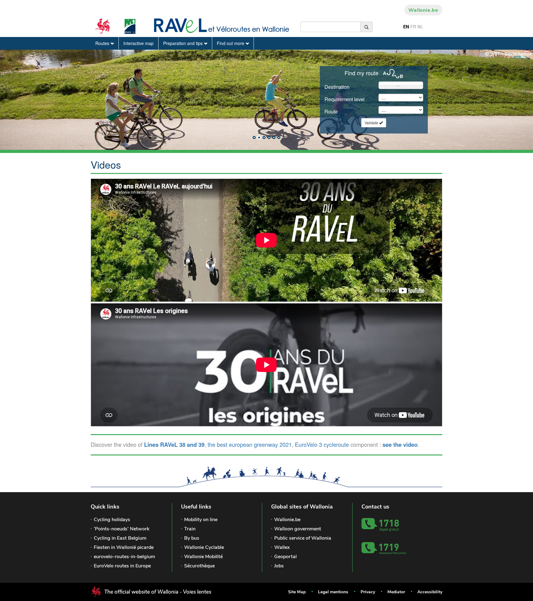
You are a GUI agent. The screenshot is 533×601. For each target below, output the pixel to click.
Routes (102, 43)
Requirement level (344, 99)
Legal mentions (333, 592)
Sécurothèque (199, 566)
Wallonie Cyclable (204, 547)
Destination (336, 86)
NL (420, 26)
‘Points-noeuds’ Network (121, 529)
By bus (191, 538)
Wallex (282, 547)
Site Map (297, 592)
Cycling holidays (112, 520)
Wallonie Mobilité (203, 557)
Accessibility (429, 592)
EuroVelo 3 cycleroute (322, 444)
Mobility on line (200, 520)
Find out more (231, 43)
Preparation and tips (183, 43)
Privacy (368, 592)
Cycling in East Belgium (120, 538)
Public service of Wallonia (302, 538)
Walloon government (297, 529)
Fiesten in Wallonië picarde (124, 547)
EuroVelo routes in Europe (122, 566)
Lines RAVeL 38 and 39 (174, 445)
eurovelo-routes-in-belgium (124, 557)
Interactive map (138, 43)
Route (331, 111)
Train (190, 529)
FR (413, 26)
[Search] (367, 27)
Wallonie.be (423, 10)
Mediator (396, 592)
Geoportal (285, 557)
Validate (372, 122)
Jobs (279, 566)
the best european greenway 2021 (250, 444)
